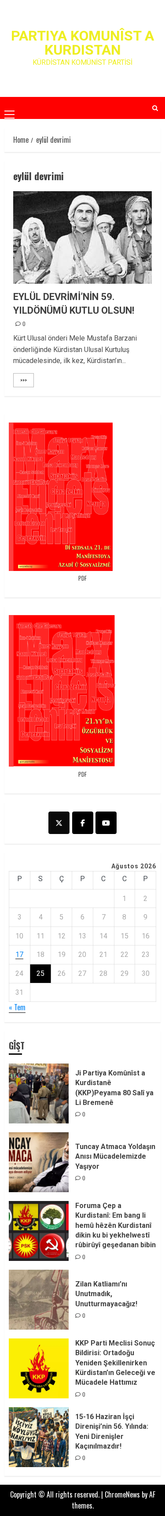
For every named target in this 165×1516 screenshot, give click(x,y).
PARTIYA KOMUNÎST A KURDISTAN (82, 42)
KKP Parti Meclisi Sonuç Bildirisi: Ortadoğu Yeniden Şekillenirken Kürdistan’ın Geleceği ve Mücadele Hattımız (115, 1363)
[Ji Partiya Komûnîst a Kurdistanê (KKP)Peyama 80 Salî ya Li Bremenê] (39, 1093)
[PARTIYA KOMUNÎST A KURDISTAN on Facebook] (82, 823)
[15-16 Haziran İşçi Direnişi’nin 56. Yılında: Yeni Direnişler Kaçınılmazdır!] (39, 1437)
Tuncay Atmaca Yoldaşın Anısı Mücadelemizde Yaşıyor (115, 1156)
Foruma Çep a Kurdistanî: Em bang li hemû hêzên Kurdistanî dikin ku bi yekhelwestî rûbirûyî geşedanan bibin (115, 1225)
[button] (9, 107)
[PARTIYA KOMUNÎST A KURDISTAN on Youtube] (106, 823)
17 (19, 954)
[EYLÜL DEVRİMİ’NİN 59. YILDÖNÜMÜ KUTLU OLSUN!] (82, 237)
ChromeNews (122, 1494)
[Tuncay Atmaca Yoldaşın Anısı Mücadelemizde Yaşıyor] (39, 1162)
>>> (23, 380)
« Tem (17, 1007)
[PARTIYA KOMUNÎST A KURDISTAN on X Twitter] (59, 823)
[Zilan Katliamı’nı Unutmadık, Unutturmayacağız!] (39, 1300)
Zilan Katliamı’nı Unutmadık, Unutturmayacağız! (106, 1294)
